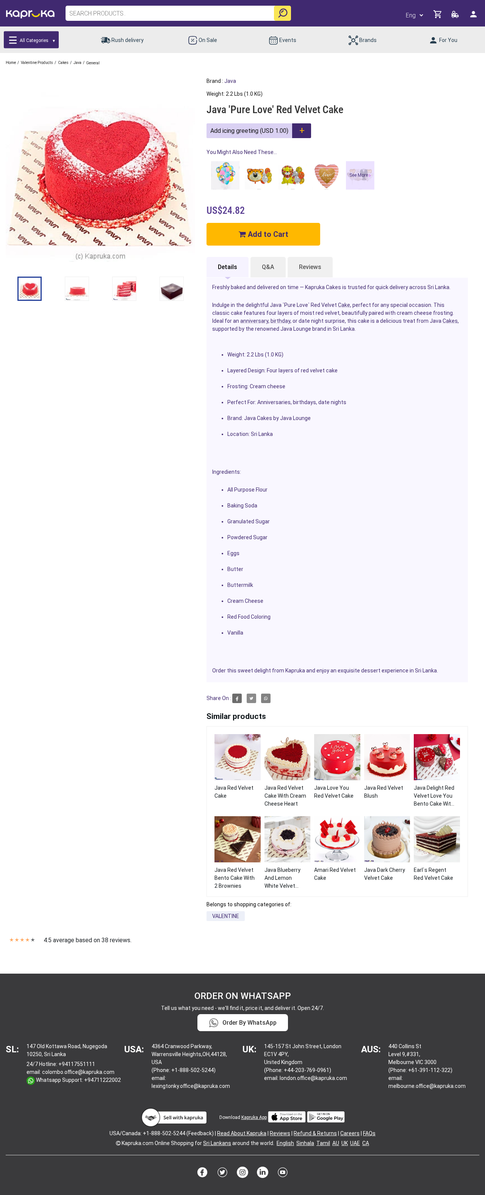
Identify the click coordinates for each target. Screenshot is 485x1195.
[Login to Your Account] (474, 17)
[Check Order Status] (455, 16)
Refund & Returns (315, 1133)
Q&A (268, 267)
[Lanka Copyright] (118, 1143)
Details (227, 267)
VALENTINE (225, 916)
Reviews (310, 267)
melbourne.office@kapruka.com (427, 1086)
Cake (344, 305)
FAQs (369, 1133)
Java (230, 81)
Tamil (323, 1143)
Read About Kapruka (241, 1133)
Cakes (450, 321)
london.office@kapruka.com (313, 1078)
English (285, 1143)
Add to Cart (267, 234)
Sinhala (305, 1143)
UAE (355, 1143)
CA (365, 1143)
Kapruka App (254, 1117)
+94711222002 (102, 1080)
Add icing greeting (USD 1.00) (249, 130)
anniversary (254, 321)
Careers (350, 1133)
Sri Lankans (217, 1143)
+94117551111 (76, 1064)
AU (335, 1143)
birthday (280, 321)
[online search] (282, 13)
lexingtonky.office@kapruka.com (191, 1086)
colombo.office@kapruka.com (78, 1072)
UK (344, 1143)
